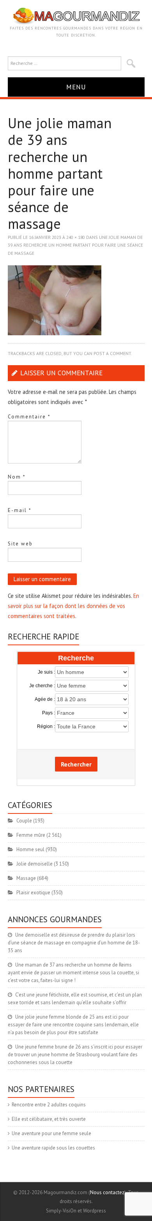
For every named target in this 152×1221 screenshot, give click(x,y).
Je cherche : (42, 685)
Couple (24, 820)
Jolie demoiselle (34, 863)
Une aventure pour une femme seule (51, 1133)
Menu (76, 86)
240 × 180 (75, 237)
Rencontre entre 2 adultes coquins (49, 1104)
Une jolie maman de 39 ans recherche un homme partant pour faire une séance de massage (75, 245)
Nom (17, 477)
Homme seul (30, 849)
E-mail (20, 510)
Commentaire (29, 416)
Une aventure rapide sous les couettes (53, 1147)
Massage (26, 878)
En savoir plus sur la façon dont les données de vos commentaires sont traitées (73, 606)
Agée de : (45, 699)
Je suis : (46, 672)
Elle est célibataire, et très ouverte (49, 1119)
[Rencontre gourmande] (76, 15)
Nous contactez (107, 1192)
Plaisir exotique (33, 892)
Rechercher (76, 764)
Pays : (48, 713)
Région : (46, 726)
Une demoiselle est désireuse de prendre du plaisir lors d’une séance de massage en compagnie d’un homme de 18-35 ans (74, 943)
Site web (20, 543)
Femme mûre (30, 835)
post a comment (112, 353)
